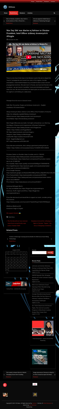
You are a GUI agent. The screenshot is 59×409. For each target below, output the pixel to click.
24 (7, 267)
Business (46, 1)
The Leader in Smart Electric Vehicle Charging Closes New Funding (16, 373)
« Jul (7, 272)
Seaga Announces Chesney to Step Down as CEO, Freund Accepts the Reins (44, 373)
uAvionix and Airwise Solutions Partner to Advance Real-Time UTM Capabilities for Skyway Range (42, 268)
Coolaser (34, 403)
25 (10, 267)
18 (10, 264)
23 (25, 264)
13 (16, 261)
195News (12, 7)
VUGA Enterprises (37, 338)
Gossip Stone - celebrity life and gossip (16, 289)
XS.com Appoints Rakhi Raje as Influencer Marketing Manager (41, 20)
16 (25, 261)
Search (34, 250)
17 (7, 264)
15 (22, 261)
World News (39, 1)
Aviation (53, 1)
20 (16, 264)
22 (22, 264)
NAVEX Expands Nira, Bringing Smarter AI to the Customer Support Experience (42, 277)
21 (19, 264)
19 (13, 264)
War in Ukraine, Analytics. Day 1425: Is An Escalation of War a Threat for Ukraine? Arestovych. (17, 20)
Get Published (32, 405)
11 (10, 261)
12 (13, 261)
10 (7, 261)
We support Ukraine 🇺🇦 (13, 213)
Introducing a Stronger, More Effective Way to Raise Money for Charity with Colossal (31, 238)
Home (32, 1)
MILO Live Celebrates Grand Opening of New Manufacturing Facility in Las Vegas (41, 287)
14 (19, 261)
